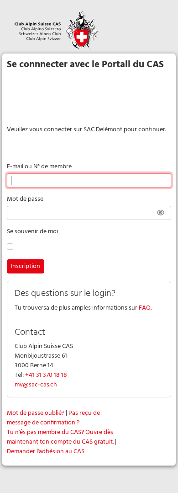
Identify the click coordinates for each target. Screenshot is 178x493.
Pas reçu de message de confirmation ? (53, 418)
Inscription (25, 266)
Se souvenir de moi (32, 231)
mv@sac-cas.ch (36, 385)
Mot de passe (25, 199)
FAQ (145, 308)
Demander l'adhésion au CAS (45, 451)
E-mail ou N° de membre (39, 166)
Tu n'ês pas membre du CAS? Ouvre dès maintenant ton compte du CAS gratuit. (60, 437)
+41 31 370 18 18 (46, 375)
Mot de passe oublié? (35, 413)
